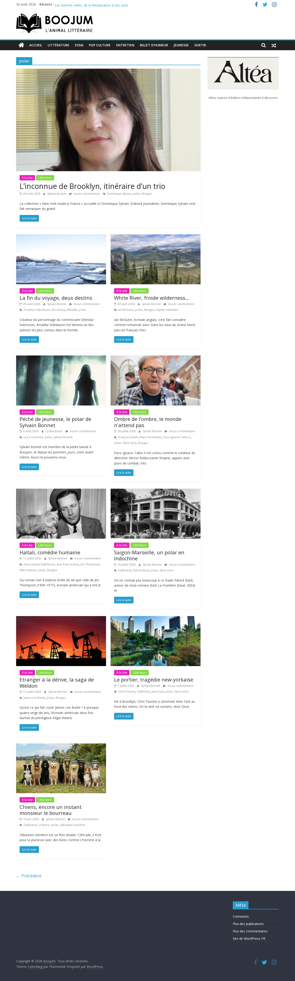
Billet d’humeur (154, 45)
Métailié (72, 310)
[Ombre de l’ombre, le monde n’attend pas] (156, 358)
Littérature (58, 45)
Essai (79, 45)
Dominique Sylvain (119, 194)
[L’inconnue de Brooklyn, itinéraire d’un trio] (108, 71)
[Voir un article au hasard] (274, 45)
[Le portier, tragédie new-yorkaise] (156, 618)
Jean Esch (158, 691)
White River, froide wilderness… (151, 297)
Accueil (35, 45)
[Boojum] (21, 45)
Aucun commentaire (86, 194)
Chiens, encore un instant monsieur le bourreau (51, 809)
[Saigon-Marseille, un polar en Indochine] (156, 491)
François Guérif (128, 437)
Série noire (166, 570)
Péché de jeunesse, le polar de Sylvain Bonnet (55, 421)
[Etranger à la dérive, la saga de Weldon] (61, 618)
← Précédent (29, 875)
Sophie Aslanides (167, 310)
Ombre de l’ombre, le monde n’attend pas (147, 421)
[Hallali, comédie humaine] (61, 491)
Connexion (241, 916)
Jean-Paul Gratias (68, 564)
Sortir (200, 45)
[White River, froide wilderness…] (156, 237)
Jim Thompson (90, 564)
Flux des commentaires (250, 931)
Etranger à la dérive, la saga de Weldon (57, 682)
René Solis (129, 443)
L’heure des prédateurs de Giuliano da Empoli (88, 4)
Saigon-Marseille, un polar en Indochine (149, 555)
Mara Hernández (151, 437)
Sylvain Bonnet (57, 194)
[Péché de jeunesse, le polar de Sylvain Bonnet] (61, 358)
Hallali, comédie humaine (50, 552)
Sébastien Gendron (72, 825)
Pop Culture (100, 45)
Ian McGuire (125, 310)
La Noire (43, 825)
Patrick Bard (141, 570)
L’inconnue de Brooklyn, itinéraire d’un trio (92, 186)
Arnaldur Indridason (37, 310)
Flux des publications (248, 924)
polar (136, 194)
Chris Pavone (126, 691)
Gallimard (124, 570)
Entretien (125, 45)
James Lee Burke (34, 698)
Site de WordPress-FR (249, 938)
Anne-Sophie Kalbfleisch (39, 564)
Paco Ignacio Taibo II (176, 437)
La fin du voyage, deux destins (56, 297)
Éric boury (58, 310)
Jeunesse (181, 45)
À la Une (27, 178)
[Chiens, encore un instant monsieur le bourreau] (61, 746)
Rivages (147, 194)
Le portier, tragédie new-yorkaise (153, 679)
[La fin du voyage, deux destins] (61, 237)
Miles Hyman (28, 570)
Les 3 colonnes (33, 437)
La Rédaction (54, 431)
